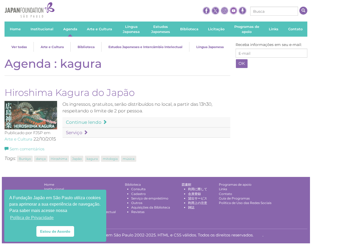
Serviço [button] (74, 132)
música (128, 159)
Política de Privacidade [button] (32, 217)
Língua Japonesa (210, 47)
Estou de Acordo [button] (55, 231)
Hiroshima (59, 159)
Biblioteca (86, 47)
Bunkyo (25, 159)
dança (41, 159)
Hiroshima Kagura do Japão (70, 92)
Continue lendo (84, 122)
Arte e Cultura (52, 47)
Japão (77, 159)
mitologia (110, 159)
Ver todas (19, 47)
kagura (92, 159)
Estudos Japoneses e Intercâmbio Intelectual (145, 47)
